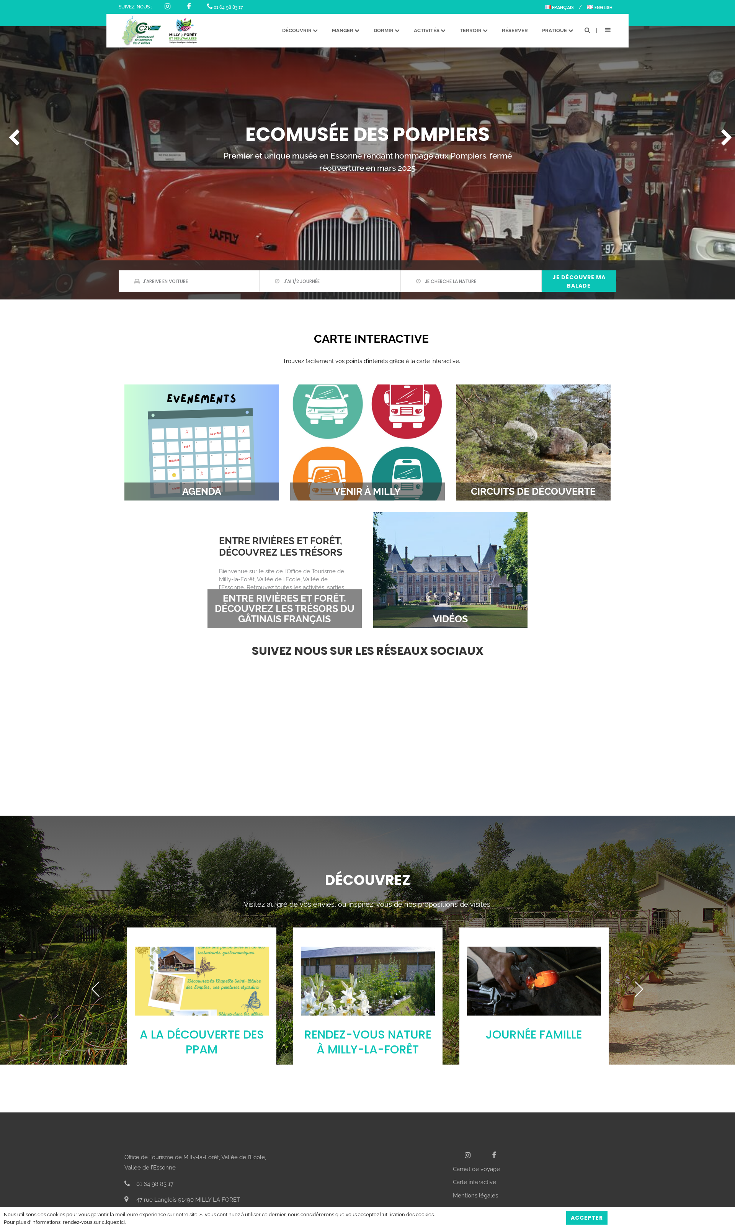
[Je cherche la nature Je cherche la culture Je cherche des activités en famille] (471, 281)
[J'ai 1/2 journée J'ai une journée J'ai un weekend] (330, 281)
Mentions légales (475, 1195)
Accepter (587, 1218)
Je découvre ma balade (579, 281)
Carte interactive (474, 1182)
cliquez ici (113, 1222)
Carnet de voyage (476, 1169)
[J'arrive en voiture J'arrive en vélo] (189, 281)
